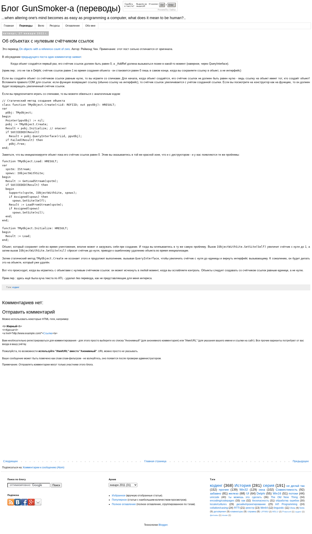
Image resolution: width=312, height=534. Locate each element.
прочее (224, 489)
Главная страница (155, 461)
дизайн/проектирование (251, 504)
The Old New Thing (284, 497)
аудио (298, 511)
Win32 (243, 489)
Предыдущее (301, 461)
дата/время (220, 511)
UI (247, 493)
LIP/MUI (264, 511)
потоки (293, 493)
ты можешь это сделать (245, 497)
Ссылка (47, 333)
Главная (9, 25)
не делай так (295, 485)
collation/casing (219, 507)
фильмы (214, 515)
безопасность (260, 500)
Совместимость (286, 489)
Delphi (261, 493)
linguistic (279, 507)
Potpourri (286, 511)
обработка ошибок (287, 500)
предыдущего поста (34, 56)
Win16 (277, 493)
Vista (292, 508)
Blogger (163, 524)
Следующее (10, 461)
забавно (215, 493)
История (243, 485)
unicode (214, 497)
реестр (250, 507)
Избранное (118, 495)
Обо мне (90, 25)
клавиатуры (236, 511)
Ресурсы (55, 25)
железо (234, 493)
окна (262, 489)
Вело (41, 25)
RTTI (237, 507)
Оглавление (72, 25)
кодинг (15, 287)
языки (225, 515)
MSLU (275, 511)
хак (243, 500)
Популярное (119, 499)
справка (251, 511)
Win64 (264, 507)
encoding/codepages (222, 500)
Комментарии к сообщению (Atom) (43, 467)
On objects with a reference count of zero (44, 49)
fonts (302, 508)
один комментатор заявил (64, 56)
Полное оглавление (124, 504)
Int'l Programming (286, 504)
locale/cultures (218, 504)
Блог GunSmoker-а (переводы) (62, 8)
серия (268, 485)
